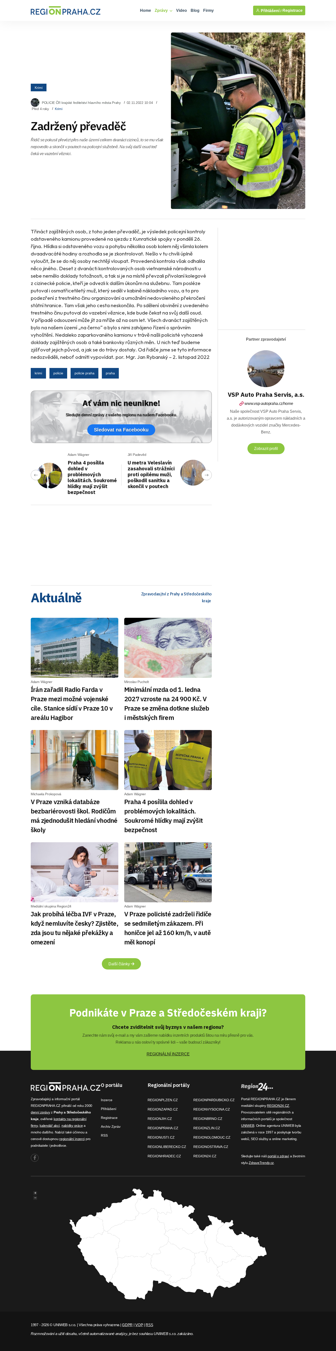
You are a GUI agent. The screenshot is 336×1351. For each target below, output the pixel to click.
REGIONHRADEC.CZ (164, 1156)
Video (181, 10)
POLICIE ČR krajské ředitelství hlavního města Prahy (81, 103)
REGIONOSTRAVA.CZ (210, 1147)
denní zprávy (40, 1112)
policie (58, 373)
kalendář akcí (50, 1126)
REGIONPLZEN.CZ (163, 1100)
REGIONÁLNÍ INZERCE (168, 1054)
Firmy (208, 10)
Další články (119, 964)
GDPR (127, 1325)
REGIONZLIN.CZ (206, 1128)
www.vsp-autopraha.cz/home (268, 403)
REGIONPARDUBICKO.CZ (214, 1100)
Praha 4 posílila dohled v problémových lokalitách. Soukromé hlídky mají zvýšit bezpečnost (92, 477)
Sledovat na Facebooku (121, 429)
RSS (104, 1135)
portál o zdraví (278, 1156)
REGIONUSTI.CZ (161, 1137)
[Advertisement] (121, 543)
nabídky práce (72, 1126)
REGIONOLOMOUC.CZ (211, 1137)
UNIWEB (247, 1126)
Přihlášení (108, 1109)
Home (145, 10)
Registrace (292, 10)
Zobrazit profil (266, 448)
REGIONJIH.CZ (160, 1119)
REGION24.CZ (204, 1156)
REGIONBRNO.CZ (207, 1119)
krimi (38, 373)
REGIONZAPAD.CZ (163, 1109)
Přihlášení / (270, 11)
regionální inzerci (72, 1139)
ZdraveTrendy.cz (261, 1163)
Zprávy (162, 10)
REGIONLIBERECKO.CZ (167, 1147)
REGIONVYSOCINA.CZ (211, 1109)
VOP (139, 1325)
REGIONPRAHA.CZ (163, 1128)
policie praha (84, 373)
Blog (195, 10)
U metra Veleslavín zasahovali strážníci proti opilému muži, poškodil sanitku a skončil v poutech (151, 474)
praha (110, 373)
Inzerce (106, 1100)
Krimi (39, 87)
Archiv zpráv (111, 1126)
